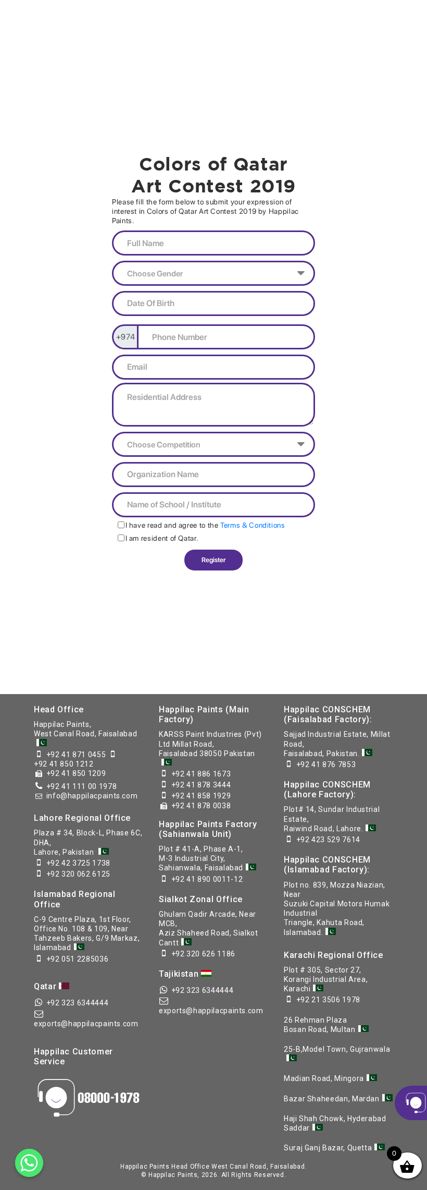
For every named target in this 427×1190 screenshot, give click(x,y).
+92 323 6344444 (77, 1003)
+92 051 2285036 (77, 959)
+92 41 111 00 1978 (81, 786)
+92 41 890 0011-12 (207, 879)
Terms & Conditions (252, 525)
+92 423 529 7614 (328, 839)
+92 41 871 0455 (76, 754)
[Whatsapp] (29, 1163)
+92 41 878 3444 (201, 785)
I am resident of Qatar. (161, 538)
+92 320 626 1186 (203, 954)
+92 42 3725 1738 (78, 863)
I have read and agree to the (205, 525)
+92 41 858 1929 (201, 796)
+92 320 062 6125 (78, 874)
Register (213, 560)
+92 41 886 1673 (201, 774)
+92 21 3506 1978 (328, 999)
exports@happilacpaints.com (86, 1023)
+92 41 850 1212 (64, 764)
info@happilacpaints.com (92, 796)
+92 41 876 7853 (326, 764)
